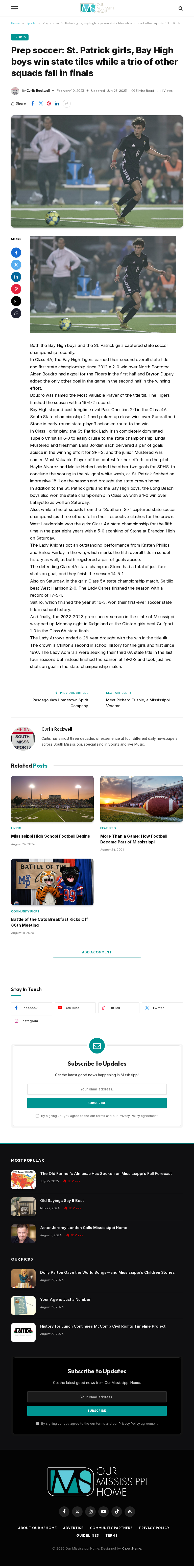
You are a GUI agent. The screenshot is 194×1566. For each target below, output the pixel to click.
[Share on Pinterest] (49, 104)
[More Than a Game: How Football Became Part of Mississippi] (141, 799)
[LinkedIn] (16, 277)
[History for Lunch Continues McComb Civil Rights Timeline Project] (23, 1332)
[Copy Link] (16, 313)
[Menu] (14, 8)
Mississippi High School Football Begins (50, 836)
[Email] (16, 301)
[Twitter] (16, 265)
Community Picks (25, 911)
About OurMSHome (37, 1528)
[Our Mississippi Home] (97, 8)
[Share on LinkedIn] (57, 104)
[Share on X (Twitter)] (40, 104)
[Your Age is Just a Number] (23, 1305)
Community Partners (111, 1528)
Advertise (73, 1528)
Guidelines (87, 1535)
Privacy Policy (129, 1116)
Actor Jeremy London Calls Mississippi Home (83, 1227)
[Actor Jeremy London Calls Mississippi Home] (23, 1233)
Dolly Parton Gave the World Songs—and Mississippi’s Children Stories (107, 1272)
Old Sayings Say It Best (62, 1200)
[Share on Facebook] (32, 104)
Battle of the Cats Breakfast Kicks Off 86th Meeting (49, 922)
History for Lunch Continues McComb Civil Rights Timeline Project (102, 1326)
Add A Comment (97, 952)
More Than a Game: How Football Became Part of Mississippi (133, 839)
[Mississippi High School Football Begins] (52, 799)
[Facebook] (16, 253)
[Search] (180, 8)
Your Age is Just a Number (65, 1299)
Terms (111, 1535)
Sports (20, 37)
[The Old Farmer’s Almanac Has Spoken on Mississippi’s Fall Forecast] (23, 1179)
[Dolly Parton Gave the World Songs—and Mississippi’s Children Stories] (23, 1278)
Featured (108, 828)
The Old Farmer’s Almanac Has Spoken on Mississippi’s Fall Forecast (106, 1173)
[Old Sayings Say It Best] (23, 1206)
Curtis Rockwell (38, 90)
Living (16, 828)
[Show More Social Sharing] (67, 104)
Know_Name (131, 1548)
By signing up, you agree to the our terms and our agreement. (99, 1116)
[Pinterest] (16, 289)
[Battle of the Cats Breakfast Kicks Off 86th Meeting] (52, 882)
